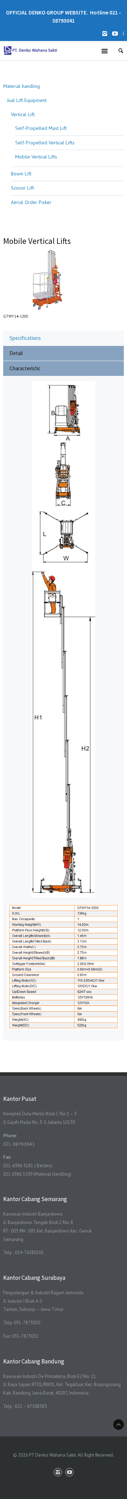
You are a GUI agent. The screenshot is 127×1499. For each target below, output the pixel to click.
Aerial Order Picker (31, 202)
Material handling (21, 86)
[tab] (63, 337)
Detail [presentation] (16, 353)
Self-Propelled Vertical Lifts (44, 142)
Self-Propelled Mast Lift (41, 128)
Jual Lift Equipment (27, 100)
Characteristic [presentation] (25, 368)
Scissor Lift (22, 188)
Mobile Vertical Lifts (36, 157)
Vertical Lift (23, 114)
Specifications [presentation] (25, 338)
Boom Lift (21, 173)
